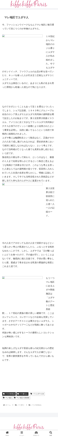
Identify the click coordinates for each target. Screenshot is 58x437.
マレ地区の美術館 (22, 398)
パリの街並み (10, 394)
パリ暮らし (24, 394)
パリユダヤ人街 (38, 394)
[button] (52, 362)
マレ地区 (8, 398)
